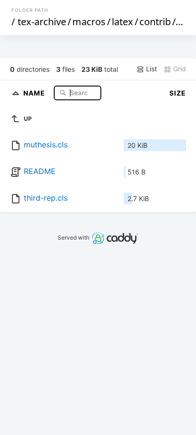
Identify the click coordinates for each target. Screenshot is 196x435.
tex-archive (42, 21)
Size (177, 93)
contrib (155, 21)
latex (122, 21)
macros (89, 21)
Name (35, 92)
